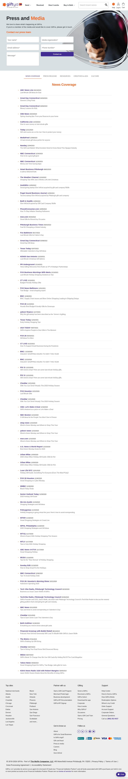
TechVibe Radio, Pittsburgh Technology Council (40, 597)
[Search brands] (106, 5)
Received (40, 5)
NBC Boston (25, 415)
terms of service (65, 771)
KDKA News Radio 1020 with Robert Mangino (39, 671)
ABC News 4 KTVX (28, 550)
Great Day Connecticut (30, 98)
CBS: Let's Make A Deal (30, 407)
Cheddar (24, 383)
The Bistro (24, 639)
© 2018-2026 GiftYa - (15, 761)
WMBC (23, 486)
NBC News (24, 607)
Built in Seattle (26, 201)
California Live (26, 122)
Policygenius (25, 510)
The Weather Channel (29, 177)
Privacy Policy (97, 761)
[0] (123, 4)
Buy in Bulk (68, 5)
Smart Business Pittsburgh (31, 169)
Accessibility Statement (41, 765)
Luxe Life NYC (26, 470)
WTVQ (23, 534)
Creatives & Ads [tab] (81, 76)
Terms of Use (111, 761)
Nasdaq (23, 145)
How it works (53, 5)
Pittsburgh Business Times (31, 225)
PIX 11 (23, 367)
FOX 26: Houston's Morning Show (34, 581)
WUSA (23, 557)
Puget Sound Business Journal (33, 193)
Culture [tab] (95, 76)
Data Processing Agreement (18, 765)
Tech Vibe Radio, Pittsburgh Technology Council (41, 589)
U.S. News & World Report (31, 447)
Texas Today (25, 248)
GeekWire (24, 185)
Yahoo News (25, 663)
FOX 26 (23, 304)
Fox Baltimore (26, 233)
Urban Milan (25, 454)
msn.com (24, 217)
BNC (22, 296)
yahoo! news (25, 431)
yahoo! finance (26, 312)
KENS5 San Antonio (28, 256)
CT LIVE (23, 280)
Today (22, 130)
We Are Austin (26, 502)
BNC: (22, 351)
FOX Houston (26, 391)
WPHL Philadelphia (28, 526)
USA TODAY (25, 328)
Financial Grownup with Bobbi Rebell (36, 631)
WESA (23, 655)
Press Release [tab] (50, 76)
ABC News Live (26, 90)
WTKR (23, 518)
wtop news (24, 423)
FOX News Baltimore (29, 288)
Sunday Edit (25, 565)
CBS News (24, 114)
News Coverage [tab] (33, 76)
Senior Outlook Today (29, 494)
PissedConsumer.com (29, 209)
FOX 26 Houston (27, 478)
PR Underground (27, 264)
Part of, (57, 761)
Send (27, 5)
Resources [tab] (65, 76)
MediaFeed (25, 138)
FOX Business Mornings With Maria (35, 272)
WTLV (22, 542)
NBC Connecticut (27, 153)
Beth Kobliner (26, 623)
